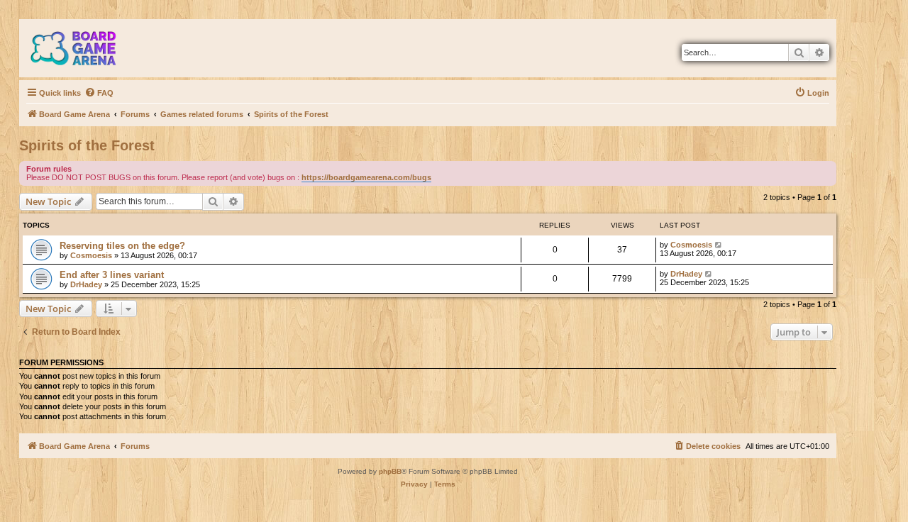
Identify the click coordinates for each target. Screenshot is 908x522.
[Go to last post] (719, 244)
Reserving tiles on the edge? (122, 245)
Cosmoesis (91, 255)
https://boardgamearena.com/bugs (366, 177)
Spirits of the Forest (87, 145)
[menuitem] (99, 92)
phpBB (390, 471)
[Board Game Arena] (84, 48)
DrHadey (86, 284)
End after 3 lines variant (112, 275)
